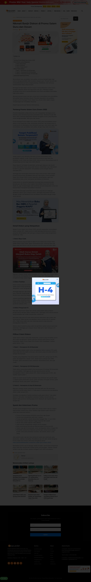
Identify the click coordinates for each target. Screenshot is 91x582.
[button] (57, 279)
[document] (45, 291)
